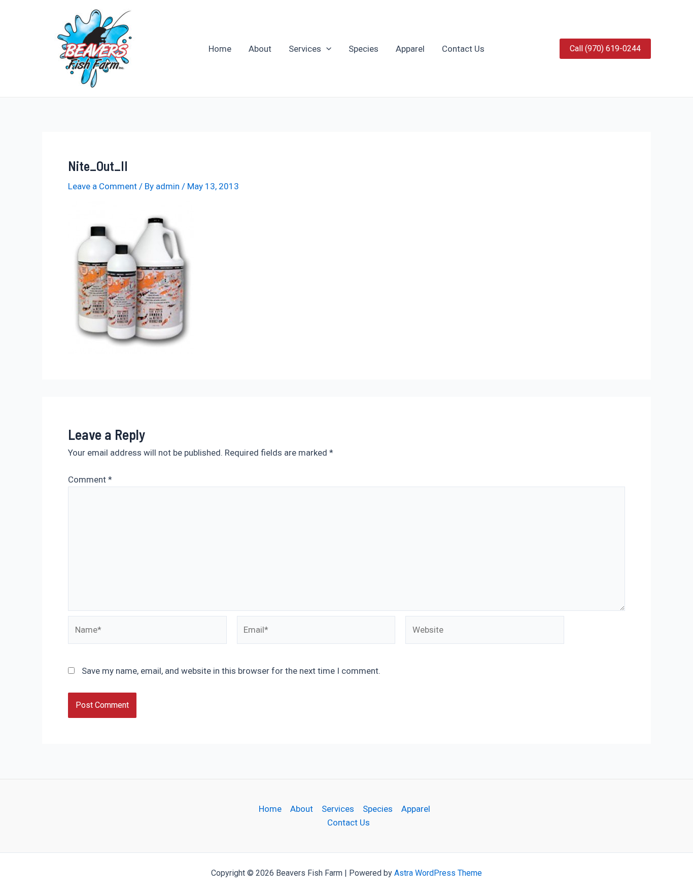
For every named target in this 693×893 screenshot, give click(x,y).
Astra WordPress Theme (438, 873)
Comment (90, 479)
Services (305, 49)
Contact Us (463, 49)
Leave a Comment (102, 186)
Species (363, 49)
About (260, 49)
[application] (326, 48)
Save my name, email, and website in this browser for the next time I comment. (231, 671)
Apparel (410, 49)
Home (220, 49)
